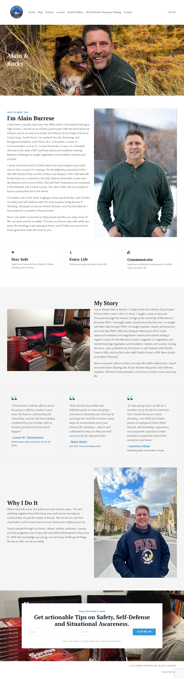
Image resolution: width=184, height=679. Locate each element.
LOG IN (172, 12)
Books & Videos (75, 12)
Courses (60, 12)
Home (32, 12)
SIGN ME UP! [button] (144, 631)
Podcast (49, 12)
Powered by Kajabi (169, 672)
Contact (128, 12)
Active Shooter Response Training (103, 12)
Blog (40, 12)
